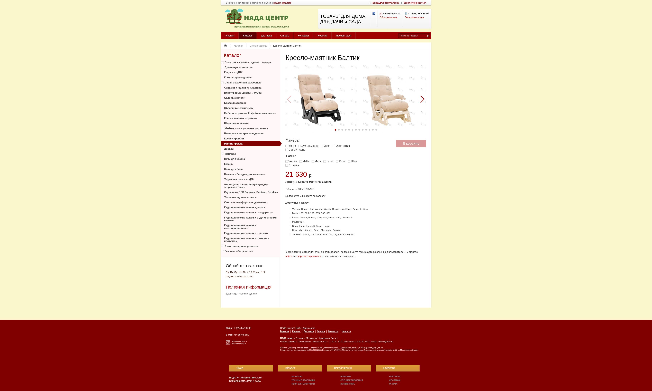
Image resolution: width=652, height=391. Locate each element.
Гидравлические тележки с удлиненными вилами (250, 219)
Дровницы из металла (238, 67)
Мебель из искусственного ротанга (246, 128)
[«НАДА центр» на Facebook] (374, 13)
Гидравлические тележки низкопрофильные (240, 227)
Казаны (228, 164)
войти (288, 256)
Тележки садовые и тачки (240, 197)
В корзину (411, 143)
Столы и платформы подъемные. (245, 202)
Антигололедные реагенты (242, 246)
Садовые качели (234, 97)
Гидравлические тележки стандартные (248, 212)
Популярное (347, 384)
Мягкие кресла (233, 143)
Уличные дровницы (303, 380)
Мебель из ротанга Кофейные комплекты (250, 113)
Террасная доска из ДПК (239, 179)
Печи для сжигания (303, 384)
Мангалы (230, 153)
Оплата (284, 35)
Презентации (343, 35)
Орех (327, 145)
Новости (322, 35)
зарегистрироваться (309, 256)
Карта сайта (309, 328)
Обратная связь (388, 17)
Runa (342, 161)
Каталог (247, 35)
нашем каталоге (282, 3)
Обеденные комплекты (238, 108)
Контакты (303, 35)
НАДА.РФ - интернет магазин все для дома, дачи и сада (245, 379)
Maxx (318, 161)
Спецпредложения (351, 380)
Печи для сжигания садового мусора (248, 62)
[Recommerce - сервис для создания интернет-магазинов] (228, 344)
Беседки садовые (235, 102)
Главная (229, 35)
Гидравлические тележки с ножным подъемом (246, 239)
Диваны (229, 148)
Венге (292, 145)
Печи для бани (233, 169)
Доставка (266, 35)
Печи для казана (234, 158)
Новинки (345, 376)
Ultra (354, 161)
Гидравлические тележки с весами (246, 233)
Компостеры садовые (237, 77)
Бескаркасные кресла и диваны (244, 133)
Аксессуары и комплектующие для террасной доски (246, 185)
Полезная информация (248, 287)
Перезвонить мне (414, 17)
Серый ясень (296, 149)
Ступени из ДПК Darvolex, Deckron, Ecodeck (251, 192)
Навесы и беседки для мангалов (244, 174)
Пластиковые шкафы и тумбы (243, 92)
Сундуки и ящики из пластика (242, 87)
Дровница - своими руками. (242, 293)
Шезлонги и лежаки (236, 123)
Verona (292, 161)
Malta (306, 161)
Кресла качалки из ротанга (240, 118)
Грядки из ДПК (233, 72)
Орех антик (343, 145)
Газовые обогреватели (239, 251)
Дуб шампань (309, 145)
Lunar (330, 161)
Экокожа (293, 165)
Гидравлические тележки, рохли (244, 207)
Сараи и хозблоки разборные (243, 82)
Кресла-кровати (234, 138)
